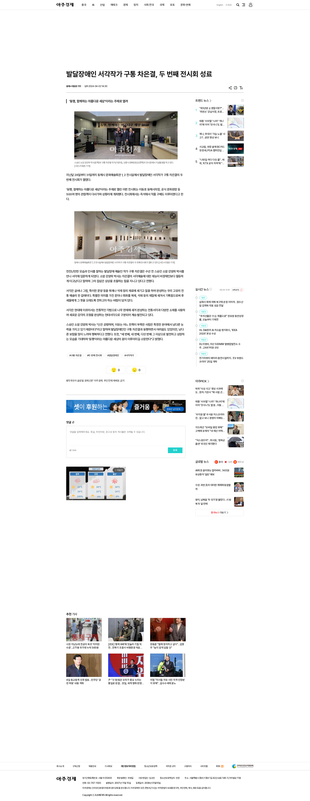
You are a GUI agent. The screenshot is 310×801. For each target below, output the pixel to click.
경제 (125, 4)
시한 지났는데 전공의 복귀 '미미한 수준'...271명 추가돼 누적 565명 (83, 646)
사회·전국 (149, 4)
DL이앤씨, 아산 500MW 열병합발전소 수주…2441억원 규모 (219, 346)
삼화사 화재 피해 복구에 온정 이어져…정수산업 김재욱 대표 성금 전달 (221, 304)
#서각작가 (129, 355)
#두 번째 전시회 (94, 355)
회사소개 (60, 766)
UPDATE (236, 290)
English (220, 5)
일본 (230, 462)
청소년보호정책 (150, 766)
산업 (102, 4)
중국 (84, 4)
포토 (172, 4)
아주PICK (201, 381)
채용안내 (92, 766)
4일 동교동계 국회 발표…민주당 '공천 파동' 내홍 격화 (83, 681)
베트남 (241, 462)
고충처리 (187, 766)
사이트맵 (204, 766)
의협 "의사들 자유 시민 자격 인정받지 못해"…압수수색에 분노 (167, 681)
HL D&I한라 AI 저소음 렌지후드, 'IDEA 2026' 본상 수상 (218, 332)
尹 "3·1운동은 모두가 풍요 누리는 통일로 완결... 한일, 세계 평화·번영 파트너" (125, 681)
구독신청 (76, 766)
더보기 (211, 513)
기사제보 (108, 766)
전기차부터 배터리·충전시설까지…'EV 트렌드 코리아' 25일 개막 (221, 360)
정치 (136, 4)
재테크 (114, 4)
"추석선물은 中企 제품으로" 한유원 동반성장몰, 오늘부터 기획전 (221, 318)
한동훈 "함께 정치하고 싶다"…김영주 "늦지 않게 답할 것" (167, 646)
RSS (218, 766)
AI (93, 4)
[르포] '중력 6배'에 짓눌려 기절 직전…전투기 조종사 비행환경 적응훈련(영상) (125, 646)
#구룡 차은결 (75, 355)
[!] (242, 100)
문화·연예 (186, 4)
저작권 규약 (171, 766)
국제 (162, 4)
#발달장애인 (113, 355)
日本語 (229, 5)
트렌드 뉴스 (202, 100)
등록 (175, 450)
